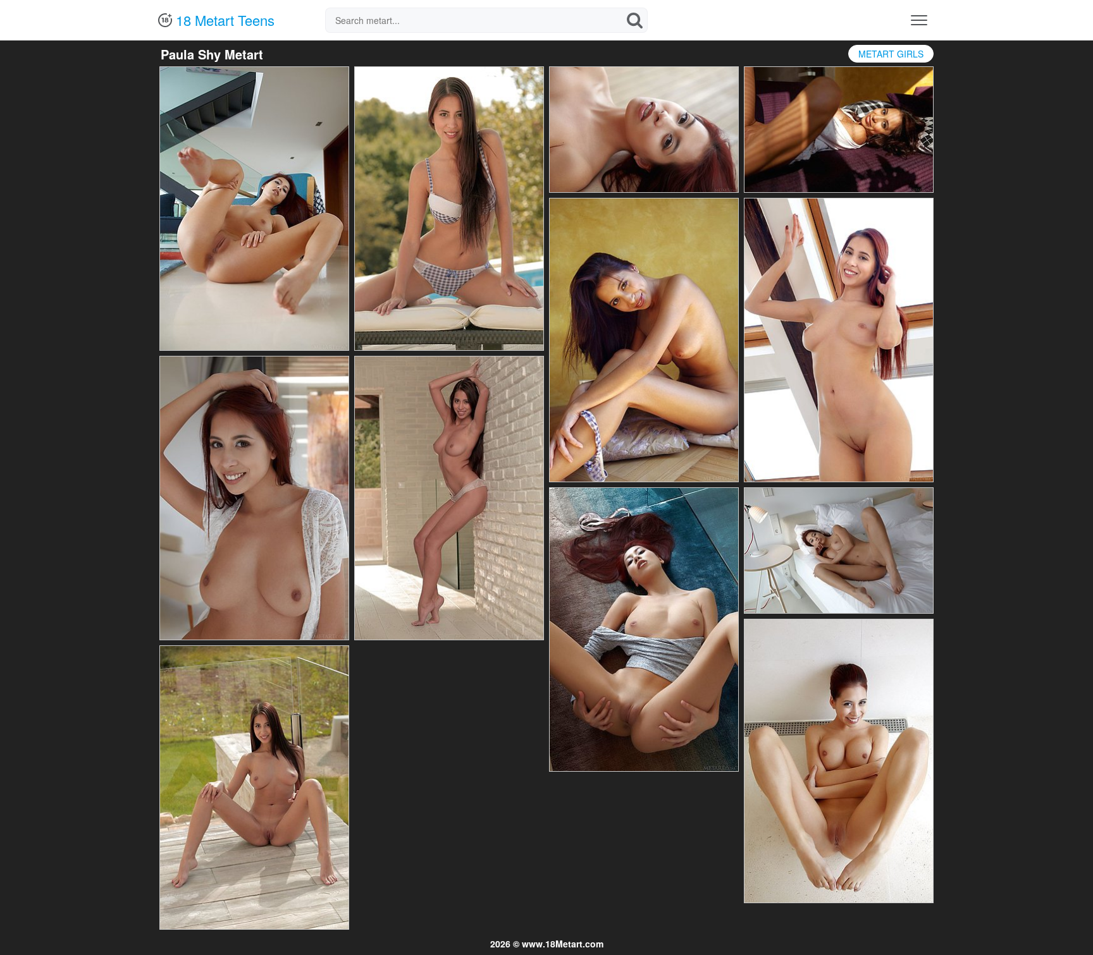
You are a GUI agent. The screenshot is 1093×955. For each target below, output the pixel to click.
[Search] (635, 20)
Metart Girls (890, 53)
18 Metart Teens (223, 20)
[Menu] (919, 20)
